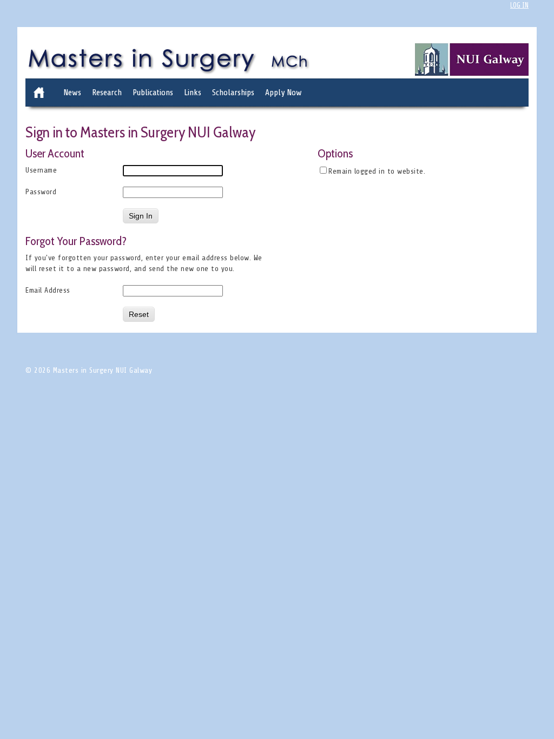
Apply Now (283, 92)
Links (192, 92)
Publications (153, 92)
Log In (519, 5)
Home (38, 92)
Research (107, 92)
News (72, 92)
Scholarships (233, 92)
